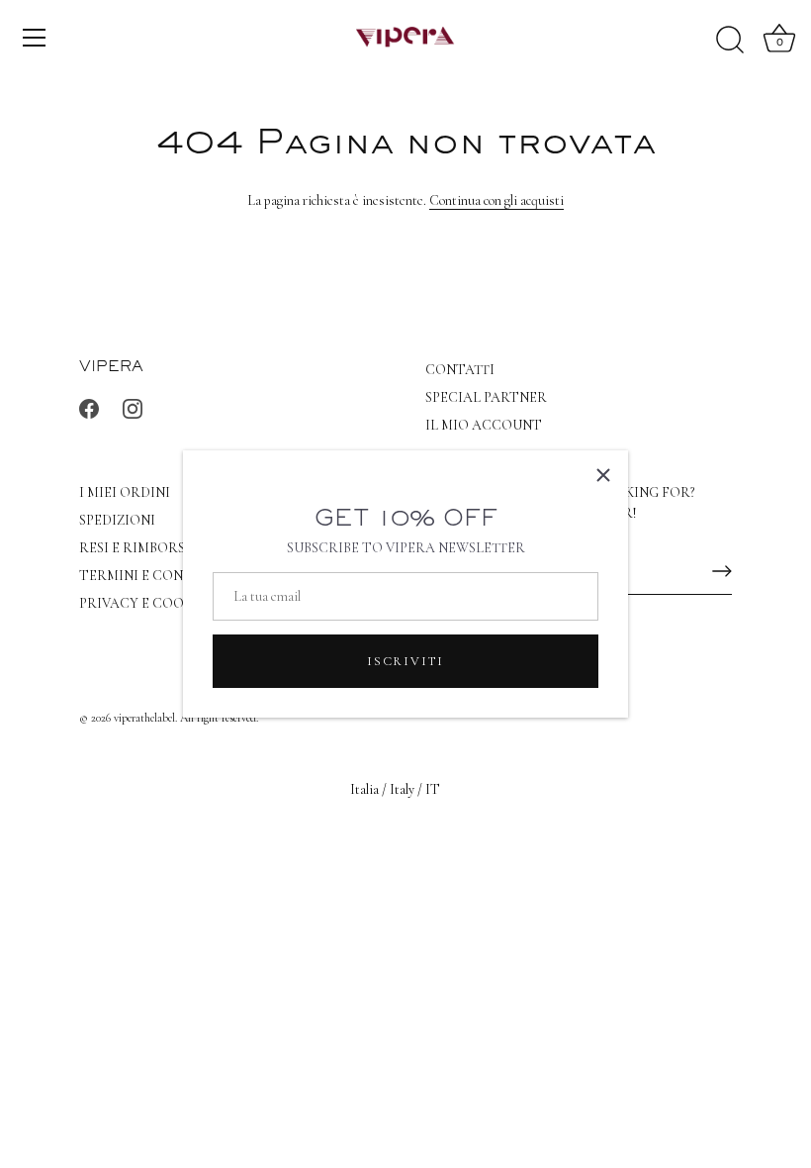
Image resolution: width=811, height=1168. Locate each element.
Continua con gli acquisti (496, 200)
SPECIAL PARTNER (486, 397)
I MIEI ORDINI (124, 492)
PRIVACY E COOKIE (142, 603)
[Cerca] (730, 40)
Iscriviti (405, 661)
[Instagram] (132, 407)
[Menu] (34, 37)
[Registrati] (722, 571)
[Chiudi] (603, 475)
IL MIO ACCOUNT (483, 425)
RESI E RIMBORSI (134, 547)
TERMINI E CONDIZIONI (157, 575)
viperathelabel (144, 718)
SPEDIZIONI (117, 520)
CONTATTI (460, 369)
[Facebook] (89, 407)
